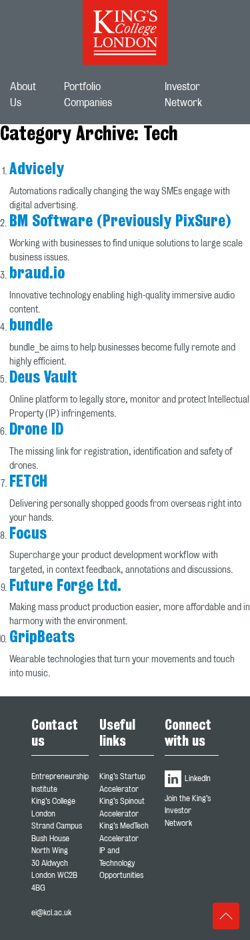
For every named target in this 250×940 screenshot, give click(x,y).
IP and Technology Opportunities (121, 863)
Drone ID (36, 430)
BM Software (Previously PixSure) (120, 222)
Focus (28, 534)
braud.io (37, 274)
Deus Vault (43, 378)
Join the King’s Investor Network (188, 810)
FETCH (28, 482)
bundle (31, 326)
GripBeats (42, 638)
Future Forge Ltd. (65, 586)
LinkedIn (197, 778)
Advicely (36, 170)
